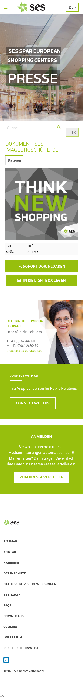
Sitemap (10, 541)
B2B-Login (12, 595)
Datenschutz (14, 573)
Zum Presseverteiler (41, 477)
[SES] (31, 7)
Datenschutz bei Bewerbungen (29, 584)
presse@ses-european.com (26, 351)
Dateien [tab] (14, 160)
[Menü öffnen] (5, 7)
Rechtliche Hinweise (21, 648)
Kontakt (10, 552)
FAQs (7, 605)
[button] (59, 127)
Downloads (13, 616)
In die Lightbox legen (44, 280)
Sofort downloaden (44, 266)
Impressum (12, 637)
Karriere (11, 563)
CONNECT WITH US (33, 403)
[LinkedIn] (6, 660)
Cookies (10, 627)
